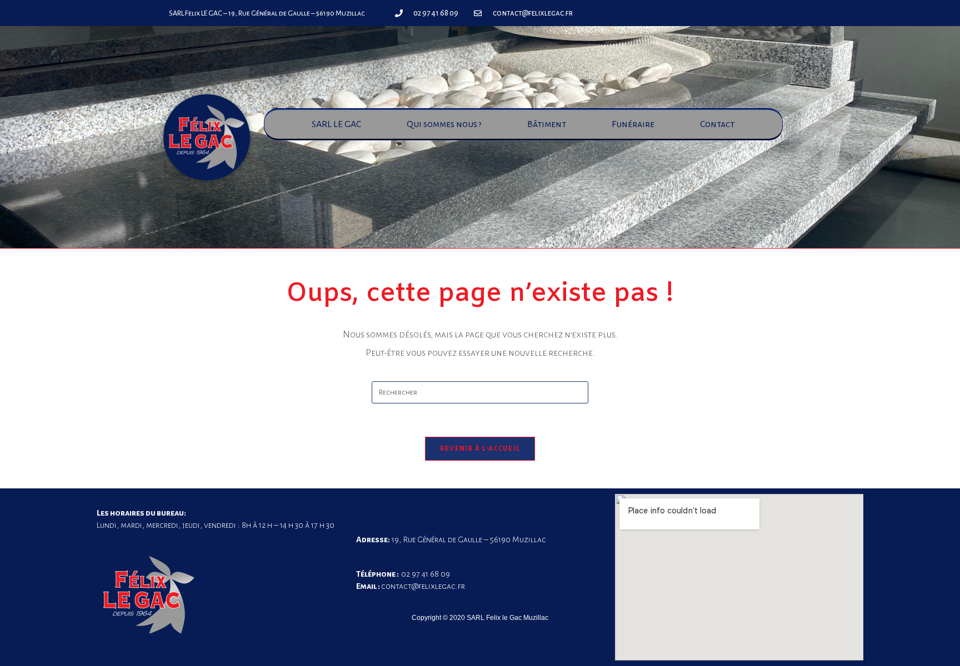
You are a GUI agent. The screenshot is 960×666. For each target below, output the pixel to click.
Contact (717, 124)
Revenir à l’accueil (480, 448)
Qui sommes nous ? (444, 124)
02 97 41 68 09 (425, 573)
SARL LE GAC (336, 124)
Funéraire (633, 124)
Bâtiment (546, 124)
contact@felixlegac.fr (423, 586)
